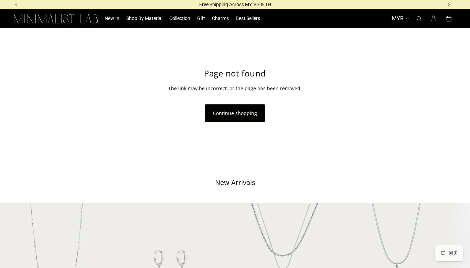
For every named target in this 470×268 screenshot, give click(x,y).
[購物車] (448, 18)
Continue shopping (235, 113)
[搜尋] (419, 18)
